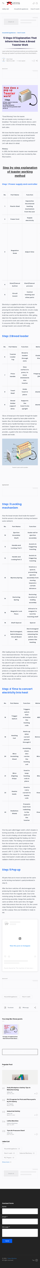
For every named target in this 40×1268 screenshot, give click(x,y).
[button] (34, 3)
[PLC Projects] (10, 1104)
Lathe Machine (12, 1121)
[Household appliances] (12, 1149)
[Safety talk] (9, 1092)
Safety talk (5, 9)
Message (6, 1227)
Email (4, 1217)
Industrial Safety (13, 1111)
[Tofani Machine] (13, 3)
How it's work (35, 9)
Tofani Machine (12, 1258)
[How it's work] (9, 1153)
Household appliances (21, 9)
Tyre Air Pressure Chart (16, 1131)
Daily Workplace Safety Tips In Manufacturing (18, 1089)
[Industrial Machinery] (12, 1123)
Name (4, 1207)
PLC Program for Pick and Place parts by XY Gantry (21, 1100)
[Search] (37, 3)
